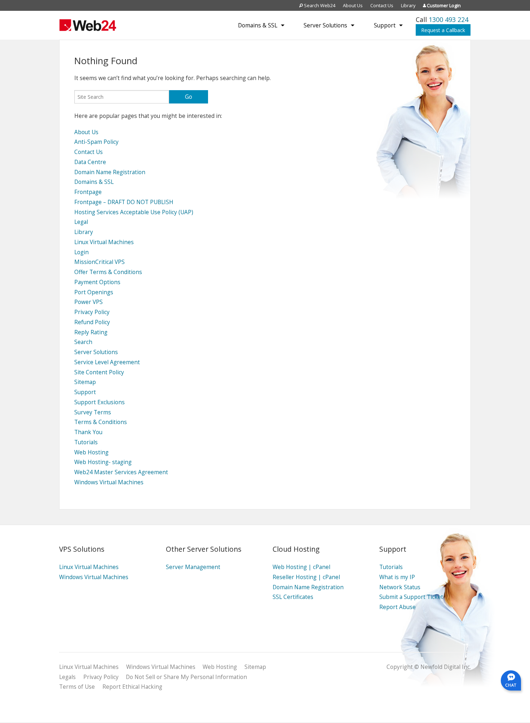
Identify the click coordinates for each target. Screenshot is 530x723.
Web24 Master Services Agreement (121, 472)
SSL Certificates (293, 597)
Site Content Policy (99, 372)
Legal (81, 222)
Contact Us (381, 5)
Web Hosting (91, 452)
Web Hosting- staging (103, 462)
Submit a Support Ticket (411, 597)
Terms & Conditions (100, 422)
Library (408, 5)
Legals (67, 677)
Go (188, 97)
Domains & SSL (257, 25)
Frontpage (88, 192)
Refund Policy (92, 322)
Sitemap (85, 382)
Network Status (399, 587)
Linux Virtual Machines (104, 242)
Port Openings (93, 292)
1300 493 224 (448, 19)
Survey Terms (92, 412)
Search (83, 342)
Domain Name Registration (109, 172)
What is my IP (397, 577)
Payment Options (97, 282)
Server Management (193, 567)
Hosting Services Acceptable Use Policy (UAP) (133, 212)
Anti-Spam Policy (96, 142)
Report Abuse (397, 607)
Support (385, 25)
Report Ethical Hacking (132, 687)
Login (81, 252)
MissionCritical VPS (99, 262)
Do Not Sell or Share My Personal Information (186, 677)
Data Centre (90, 162)
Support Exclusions (99, 402)
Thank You (88, 432)
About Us (353, 5)
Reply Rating (90, 332)
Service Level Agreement (107, 362)
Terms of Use (77, 687)
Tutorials (86, 442)
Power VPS (88, 302)
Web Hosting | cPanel (301, 567)
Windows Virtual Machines (108, 482)
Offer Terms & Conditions (108, 272)
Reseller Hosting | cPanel (306, 577)
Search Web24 (319, 5)
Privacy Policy (92, 312)
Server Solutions (325, 25)
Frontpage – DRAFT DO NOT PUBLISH (123, 202)
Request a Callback (443, 30)
